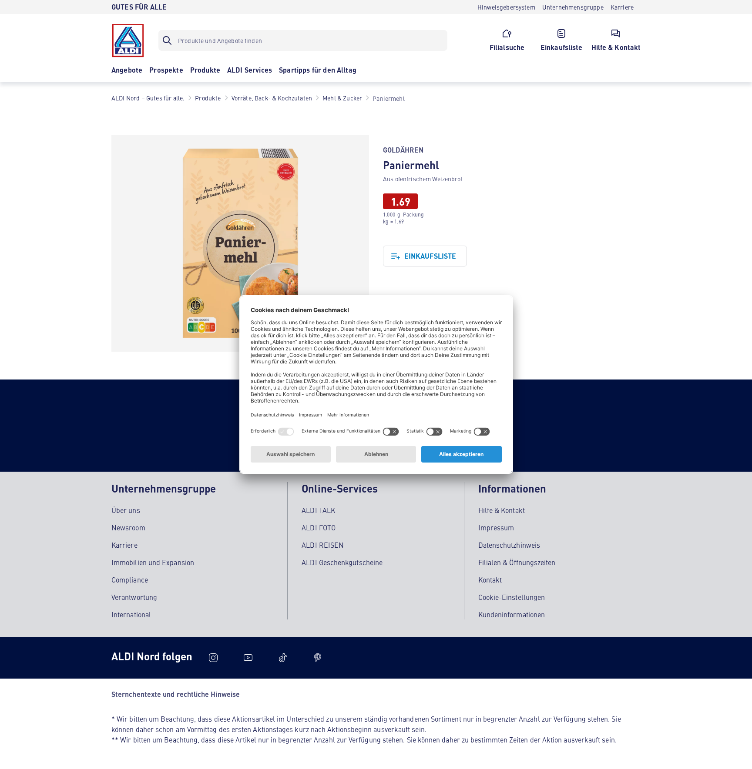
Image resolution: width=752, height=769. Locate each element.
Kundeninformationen (511, 614)
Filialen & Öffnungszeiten (517, 562)
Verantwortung (134, 597)
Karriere (124, 544)
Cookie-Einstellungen (511, 597)
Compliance (129, 579)
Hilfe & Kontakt (501, 510)
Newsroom (128, 527)
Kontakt (490, 579)
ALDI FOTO (319, 527)
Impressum (496, 527)
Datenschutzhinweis (509, 544)
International (131, 614)
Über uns (125, 510)
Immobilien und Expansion (152, 562)
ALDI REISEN (323, 544)
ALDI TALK (318, 510)
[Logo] (127, 40)
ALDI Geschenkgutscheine (342, 562)
